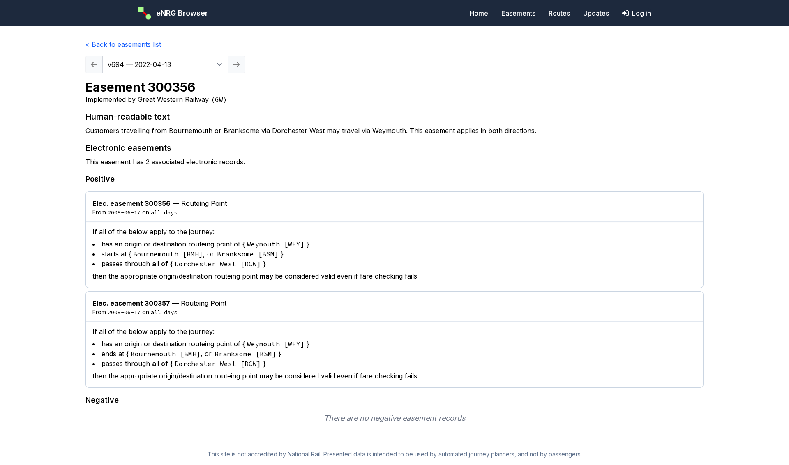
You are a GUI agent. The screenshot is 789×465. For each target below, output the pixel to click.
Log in (641, 13)
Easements (518, 13)
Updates (596, 13)
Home (479, 13)
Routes (559, 13)
